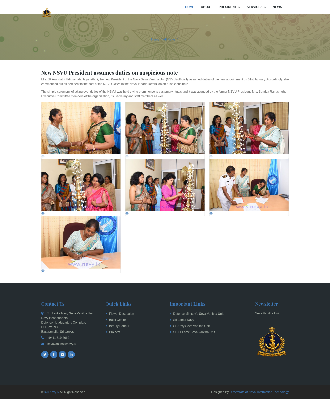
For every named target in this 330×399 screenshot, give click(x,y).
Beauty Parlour (119, 326)
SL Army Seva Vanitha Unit (191, 326)
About (206, 7)
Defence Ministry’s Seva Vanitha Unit (198, 313)
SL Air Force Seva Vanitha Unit (194, 332)
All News (169, 39)
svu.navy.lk (51, 392)
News (277, 7)
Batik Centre (117, 319)
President (228, 7)
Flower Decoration (121, 313)
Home (189, 7)
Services (255, 7)
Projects (114, 332)
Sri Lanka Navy (183, 319)
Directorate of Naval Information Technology (259, 392)
